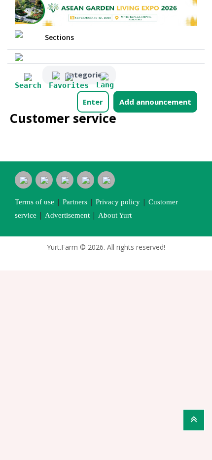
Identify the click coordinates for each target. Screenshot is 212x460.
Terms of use (34, 202)
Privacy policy (118, 202)
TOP (194, 420)
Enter (93, 102)
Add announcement (155, 102)
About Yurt (115, 215)
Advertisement (67, 215)
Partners (75, 202)
